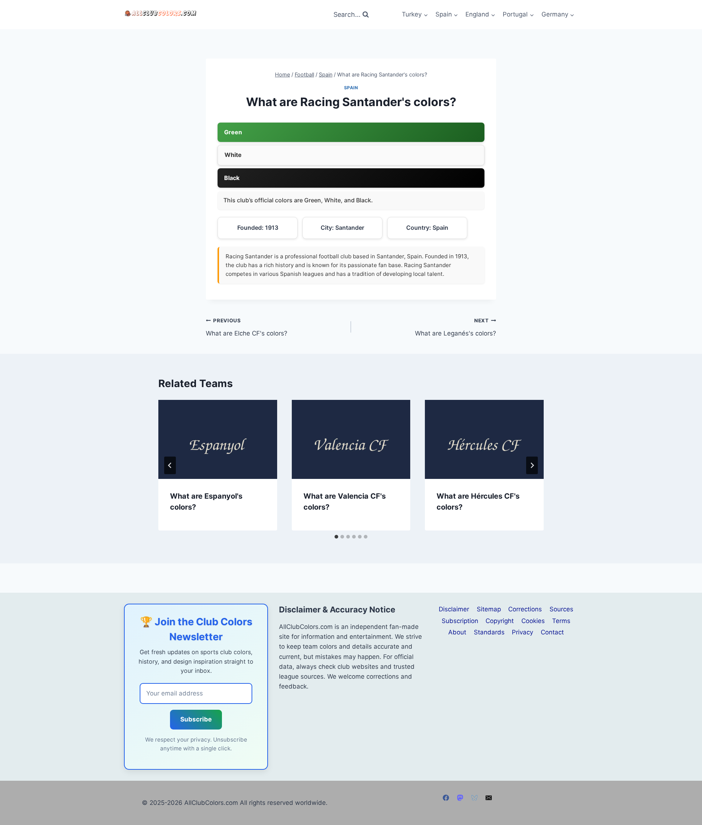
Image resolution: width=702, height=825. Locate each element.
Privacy (522, 632)
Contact (552, 632)
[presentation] (217, 439)
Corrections (525, 609)
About (457, 632)
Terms (561, 621)
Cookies (533, 621)
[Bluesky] (474, 798)
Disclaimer (454, 609)
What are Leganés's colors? (455, 327)
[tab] (336, 537)
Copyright (500, 621)
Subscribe (196, 719)
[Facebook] (445, 798)
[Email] (489, 798)
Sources (561, 609)
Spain (351, 87)
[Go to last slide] (170, 465)
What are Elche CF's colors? (246, 327)
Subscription (460, 621)
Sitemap (489, 609)
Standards (489, 632)
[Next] (532, 465)
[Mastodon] (460, 798)
